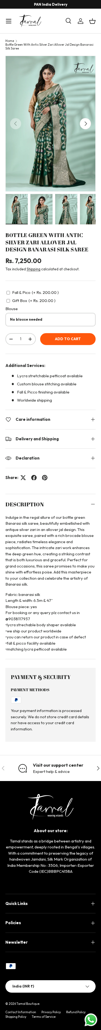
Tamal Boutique (27, 1004)
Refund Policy (76, 1012)
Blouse (11, 308)
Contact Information (20, 1012)
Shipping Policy (15, 1017)
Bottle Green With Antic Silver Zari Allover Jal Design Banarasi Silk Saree (49, 46)
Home (9, 41)
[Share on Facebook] (34, 477)
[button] (92, 21)
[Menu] (9, 21)
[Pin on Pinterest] (44, 477)
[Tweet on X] (23, 477)
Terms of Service (43, 1017)
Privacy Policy (51, 1012)
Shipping (33, 269)
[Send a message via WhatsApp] (90, 1019)
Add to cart (68, 339)
